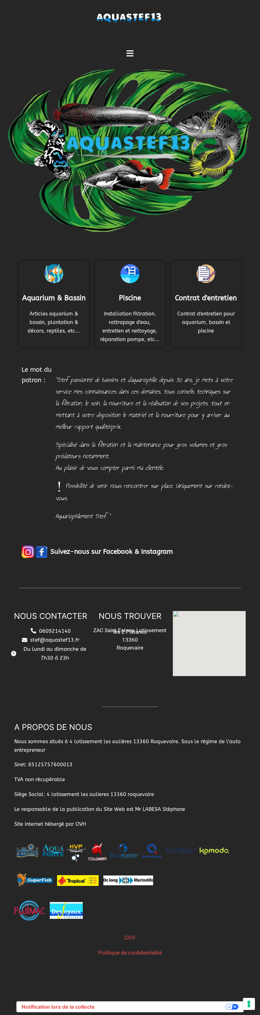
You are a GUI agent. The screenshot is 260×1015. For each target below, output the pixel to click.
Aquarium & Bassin (54, 298)
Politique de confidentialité (130, 953)
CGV (130, 937)
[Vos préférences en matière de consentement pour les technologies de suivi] (249, 1004)
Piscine (130, 298)
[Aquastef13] (130, 24)
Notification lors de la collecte (58, 1007)
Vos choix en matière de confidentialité (163, 1007)
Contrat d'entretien (206, 298)
